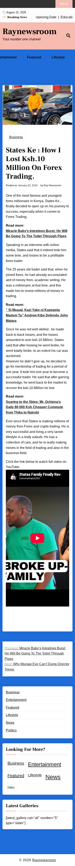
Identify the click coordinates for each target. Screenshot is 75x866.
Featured (34, 57)
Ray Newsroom (52, 185)
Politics (11, 730)
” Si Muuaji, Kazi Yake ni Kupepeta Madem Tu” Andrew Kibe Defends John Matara (37, 315)
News (10, 722)
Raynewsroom (29, 32)
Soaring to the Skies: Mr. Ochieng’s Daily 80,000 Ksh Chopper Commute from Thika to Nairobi (34, 407)
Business (16, 137)
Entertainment (16, 700)
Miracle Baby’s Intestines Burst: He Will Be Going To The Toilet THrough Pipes (36, 233)
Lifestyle (58, 57)
